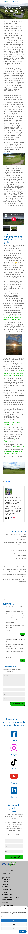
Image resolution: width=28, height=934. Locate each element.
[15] (13, 473)
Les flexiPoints (5, 884)
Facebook (14, 740)
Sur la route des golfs (19, 14)
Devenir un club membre (7, 889)
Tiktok (14, 768)
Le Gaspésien (9, 16)
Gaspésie (6, 16)
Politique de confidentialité (10, 931)
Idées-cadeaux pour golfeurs (18, 550)
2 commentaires (13, 16)
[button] (26, 908)
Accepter (14, 920)
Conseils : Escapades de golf (18, 539)
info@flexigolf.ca (6, 877)
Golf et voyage (22, 547)
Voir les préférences (14, 928)
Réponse (22, 634)
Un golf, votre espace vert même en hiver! (15, 566)
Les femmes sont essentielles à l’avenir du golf (13, 564)
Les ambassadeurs (6, 881)
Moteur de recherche (7, 900)
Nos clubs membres (6, 902)
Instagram (14, 754)
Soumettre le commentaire (18, 704)
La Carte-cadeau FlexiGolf (8, 905)
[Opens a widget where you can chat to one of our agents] (23, 931)
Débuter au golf (22, 545)
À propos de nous (6, 879)
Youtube (14, 783)
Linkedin (14, 797)
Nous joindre (5, 892)
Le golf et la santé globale (19, 553)
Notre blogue (5, 886)
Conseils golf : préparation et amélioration (15, 542)
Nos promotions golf (7, 894)
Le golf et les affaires (20, 555)
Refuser (14, 924)
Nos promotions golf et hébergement (10, 897)
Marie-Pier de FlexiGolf (9, 14)
